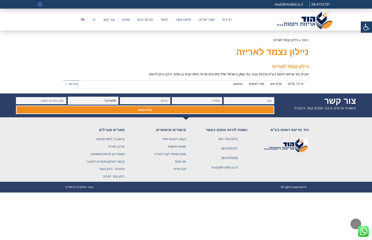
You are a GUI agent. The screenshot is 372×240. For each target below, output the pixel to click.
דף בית (227, 19)
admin (238, 84)
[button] (366, 27)
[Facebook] (40, 4)
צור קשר (109, 19)
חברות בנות (145, 19)
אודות (126, 19)
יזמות (164, 19)
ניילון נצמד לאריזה (290, 66)
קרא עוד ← (71, 84)
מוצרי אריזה (206, 19)
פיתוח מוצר (183, 19)
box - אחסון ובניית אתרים (79, 187)
